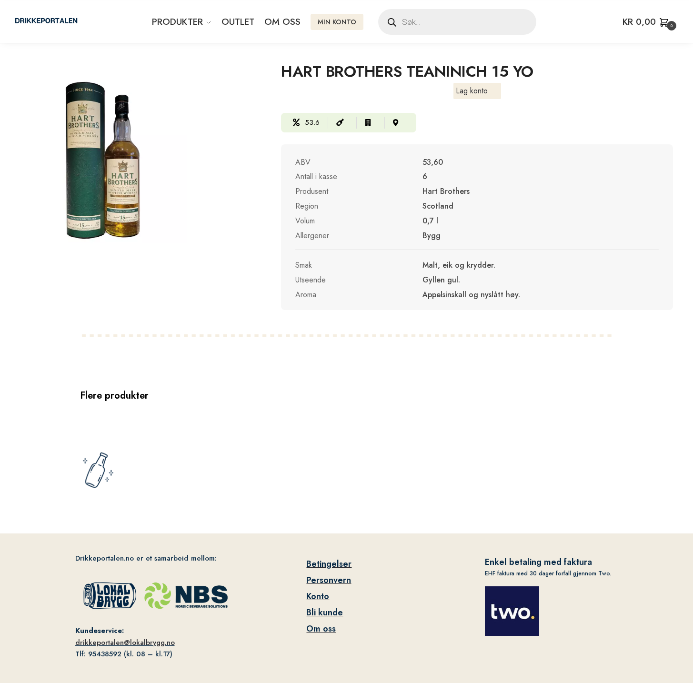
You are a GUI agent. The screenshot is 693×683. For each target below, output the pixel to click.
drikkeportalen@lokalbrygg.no (125, 642)
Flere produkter (114, 395)
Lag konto (472, 90)
